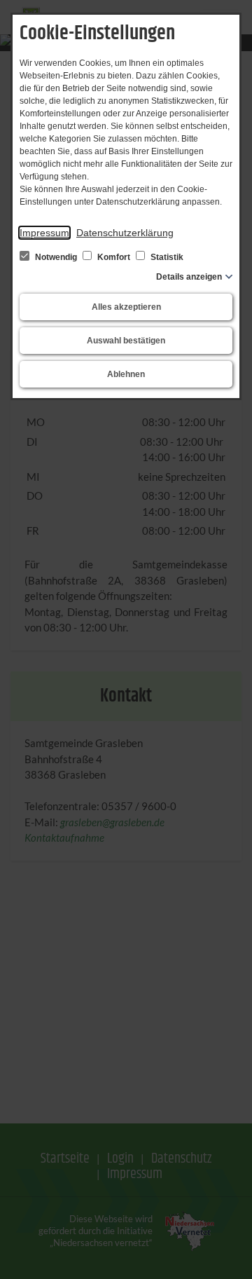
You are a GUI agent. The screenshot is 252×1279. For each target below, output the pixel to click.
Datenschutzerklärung (125, 232)
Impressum (44, 232)
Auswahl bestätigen (126, 341)
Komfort (113, 257)
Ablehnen (126, 374)
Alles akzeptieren (126, 307)
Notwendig (56, 257)
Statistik (165, 257)
